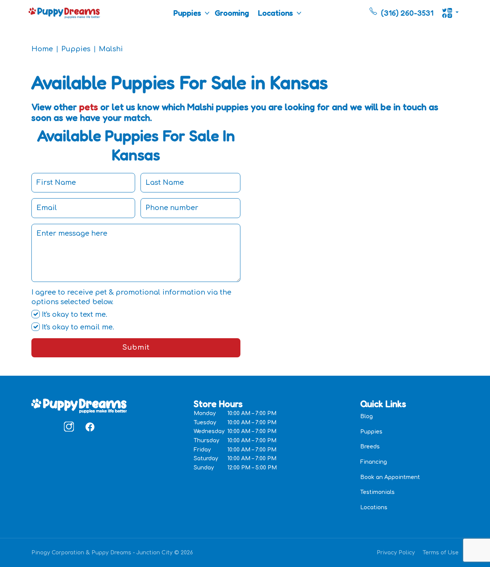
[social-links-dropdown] (450, 13)
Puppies (187, 13)
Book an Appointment (390, 477)
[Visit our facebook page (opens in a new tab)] (90, 427)
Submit (135, 347)
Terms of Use (441, 553)
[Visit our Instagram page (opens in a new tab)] (69, 427)
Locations (275, 13)
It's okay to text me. (73, 314)
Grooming (232, 13)
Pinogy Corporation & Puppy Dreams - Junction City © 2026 (112, 553)
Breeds (370, 447)
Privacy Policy (396, 553)
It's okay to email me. (77, 327)
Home (42, 49)
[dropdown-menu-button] (207, 13)
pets (88, 106)
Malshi (111, 49)
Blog (366, 416)
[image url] (64, 12)
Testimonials (377, 492)
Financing (373, 462)
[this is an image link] (79, 405)
